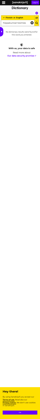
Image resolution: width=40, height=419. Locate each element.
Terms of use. (9, 400)
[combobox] (17, 23)
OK (20, 413)
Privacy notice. (9, 403)
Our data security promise (20, 56)
